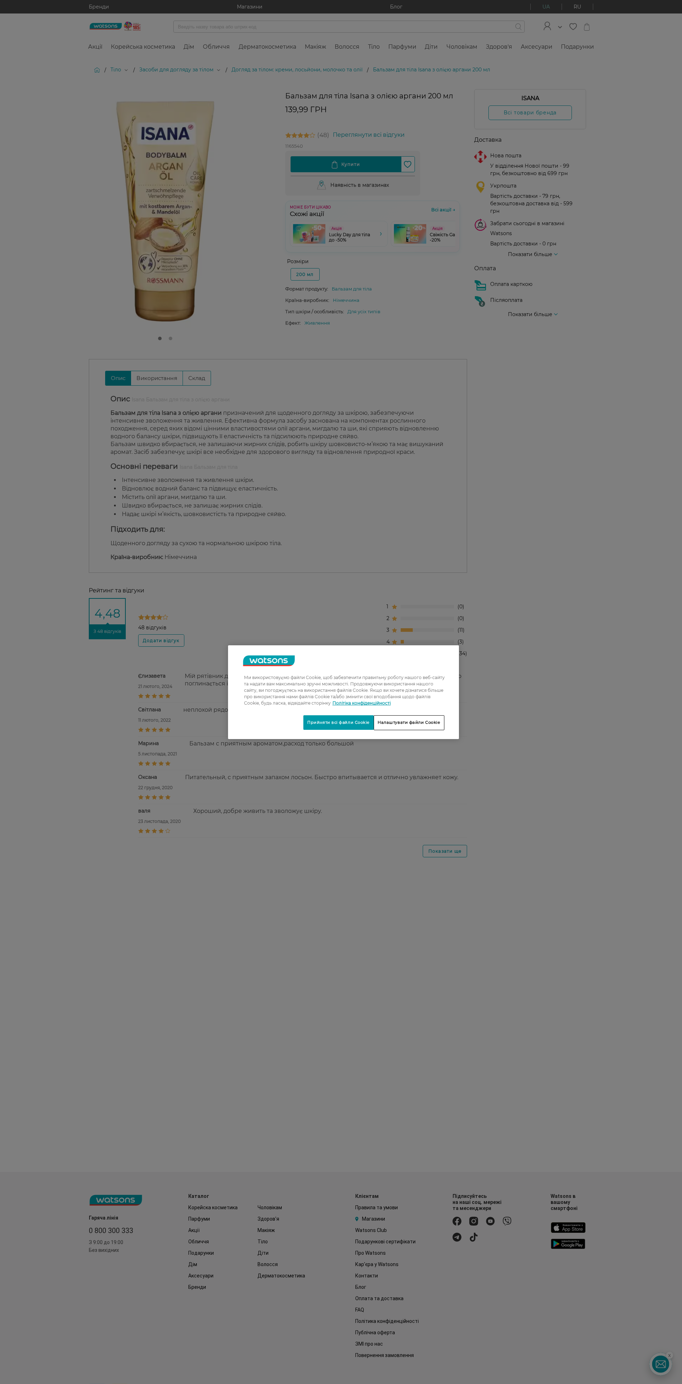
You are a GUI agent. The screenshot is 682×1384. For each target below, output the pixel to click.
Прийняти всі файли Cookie (338, 722)
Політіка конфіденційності (361, 703)
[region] (343, 692)
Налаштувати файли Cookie (409, 722)
